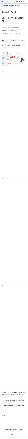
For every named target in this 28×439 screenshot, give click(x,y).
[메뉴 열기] (25, 6)
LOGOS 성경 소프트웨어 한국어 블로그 (11, 6)
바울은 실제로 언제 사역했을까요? (13, 19)
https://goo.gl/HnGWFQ (10, 405)
